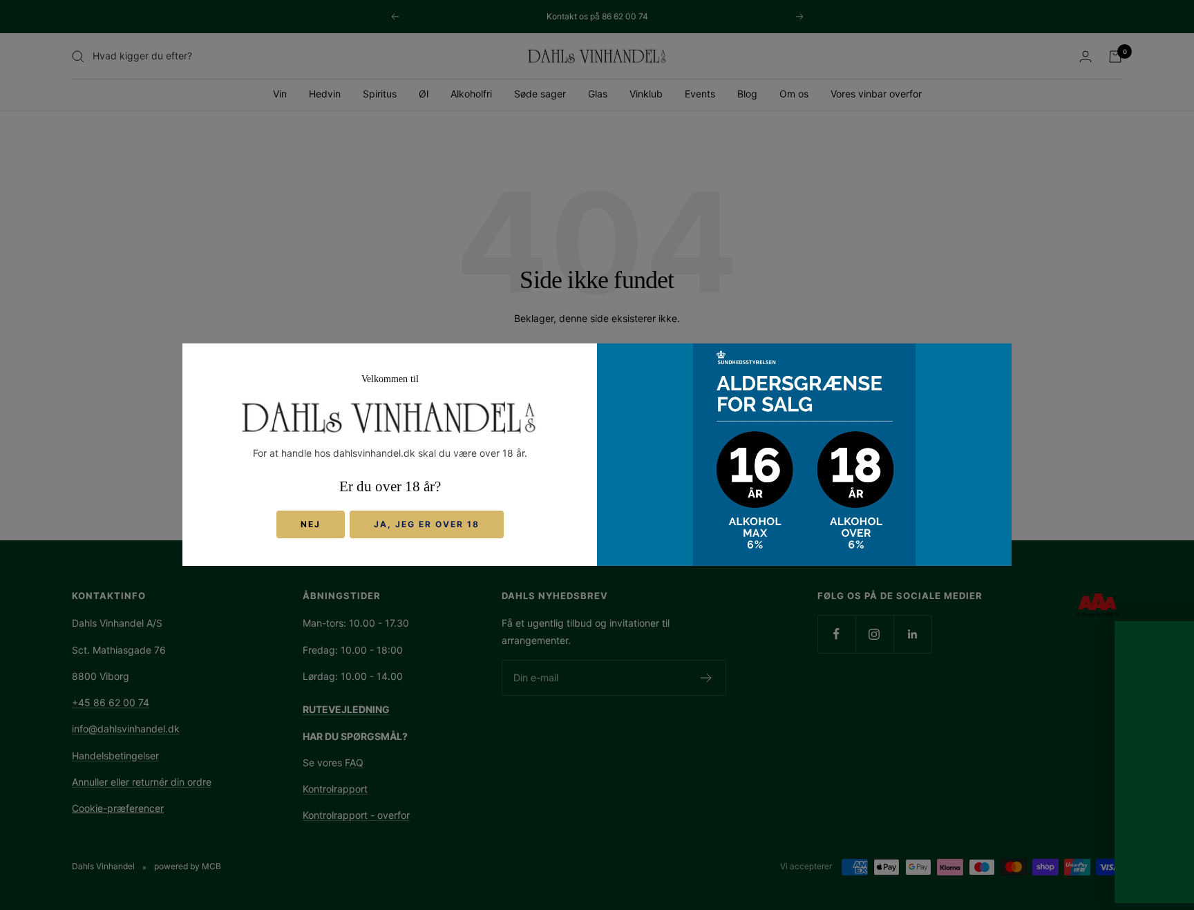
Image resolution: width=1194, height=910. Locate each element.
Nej (311, 525)
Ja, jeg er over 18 (427, 525)
